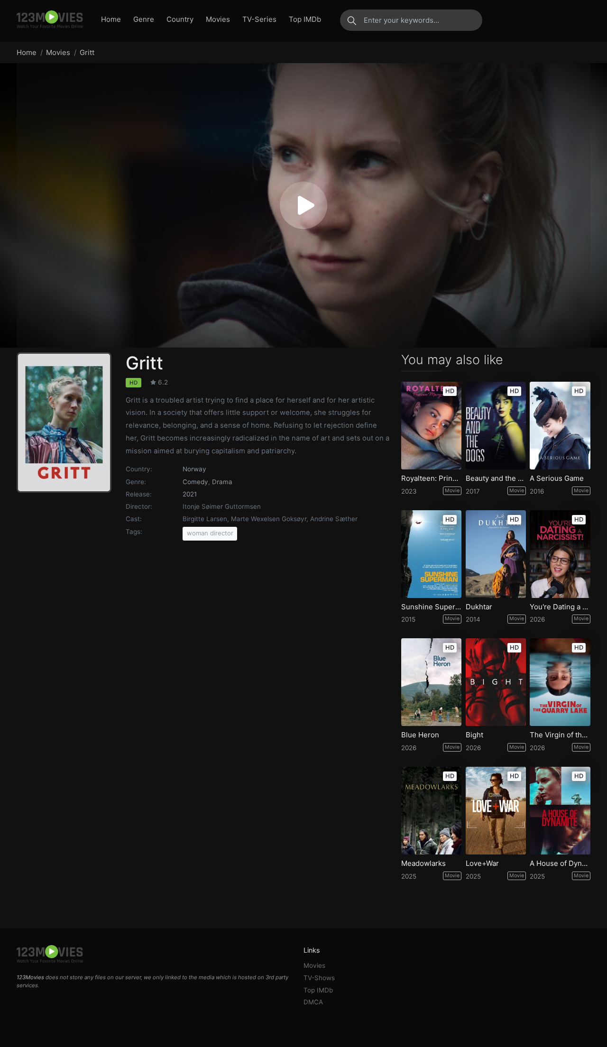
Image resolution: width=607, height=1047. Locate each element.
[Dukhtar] (496, 554)
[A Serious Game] (560, 425)
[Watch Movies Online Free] (50, 19)
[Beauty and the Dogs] (496, 425)
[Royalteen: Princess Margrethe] (431, 425)
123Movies (30, 977)
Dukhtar (479, 607)
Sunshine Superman (431, 607)
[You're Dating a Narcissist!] (560, 554)
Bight (474, 735)
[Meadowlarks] (431, 810)
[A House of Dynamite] (560, 810)
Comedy (195, 482)
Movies (218, 19)
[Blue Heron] (431, 682)
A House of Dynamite (560, 863)
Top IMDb (305, 19)
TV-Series (259, 19)
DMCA (313, 1002)
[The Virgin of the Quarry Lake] (560, 682)
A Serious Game (557, 478)
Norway (194, 469)
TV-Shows (319, 978)
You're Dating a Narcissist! (560, 607)
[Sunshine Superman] (431, 554)
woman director (210, 533)
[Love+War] (496, 810)
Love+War (482, 863)
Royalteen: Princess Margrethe (431, 478)
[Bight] (496, 682)
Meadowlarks (423, 863)
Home (111, 19)
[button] (303, 205)
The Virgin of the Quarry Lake (560, 735)
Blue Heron (420, 735)
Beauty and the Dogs (496, 478)
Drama (222, 482)
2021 (190, 494)
